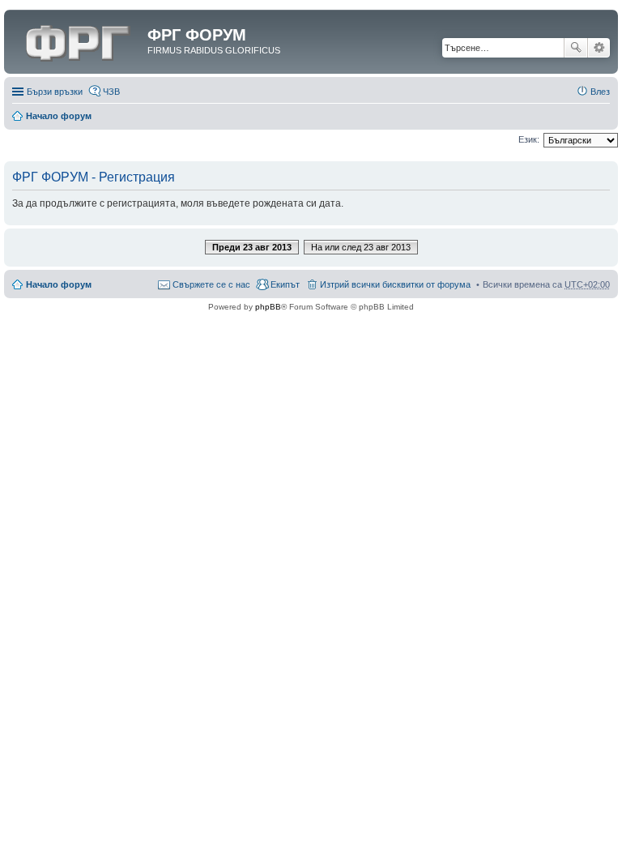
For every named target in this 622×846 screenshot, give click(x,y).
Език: (528, 139)
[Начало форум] (77, 40)
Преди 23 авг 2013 (252, 247)
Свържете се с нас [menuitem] (211, 284)
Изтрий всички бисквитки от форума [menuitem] (395, 284)
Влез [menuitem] (600, 91)
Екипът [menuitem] (285, 284)
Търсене (576, 48)
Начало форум (59, 116)
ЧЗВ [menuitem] (111, 91)
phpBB (268, 306)
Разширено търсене (599, 48)
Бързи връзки (55, 91)
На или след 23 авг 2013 (361, 247)
